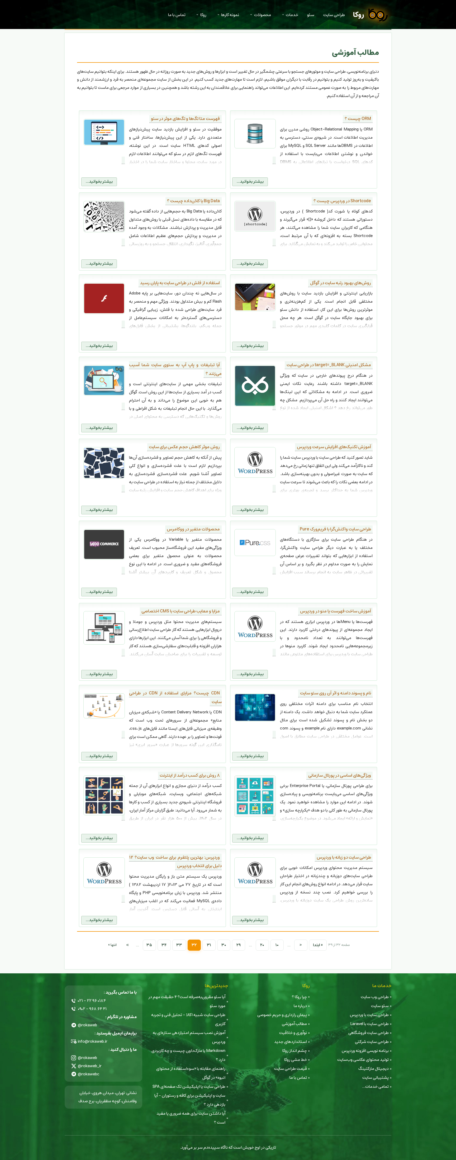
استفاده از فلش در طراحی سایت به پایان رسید (180, 283)
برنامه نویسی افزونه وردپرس (365, 1050)
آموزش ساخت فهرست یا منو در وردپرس (335, 611)
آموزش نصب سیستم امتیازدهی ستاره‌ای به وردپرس (189, 1037)
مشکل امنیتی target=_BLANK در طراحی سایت (329, 365)
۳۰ (223, 945)
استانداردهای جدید (290, 1041)
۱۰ (277, 945)
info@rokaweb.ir (92, 1041)
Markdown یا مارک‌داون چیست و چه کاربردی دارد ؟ (188, 1055)
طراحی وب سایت (375, 996)
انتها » (112, 945)
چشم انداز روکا (294, 1050)
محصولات (262, 14)
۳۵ (149, 945)
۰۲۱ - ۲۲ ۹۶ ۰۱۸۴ (92, 1000)
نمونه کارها (230, 14)
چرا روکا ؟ (299, 996)
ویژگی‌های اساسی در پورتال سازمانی (339, 775)
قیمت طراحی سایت (290, 1068)
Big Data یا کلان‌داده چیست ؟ (193, 201)
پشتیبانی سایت (375, 1077)
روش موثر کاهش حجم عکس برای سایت (184, 447)
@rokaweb (87, 1025)
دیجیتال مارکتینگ (373, 1068)
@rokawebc (88, 1074)
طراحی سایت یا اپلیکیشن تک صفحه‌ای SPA (189, 1086)
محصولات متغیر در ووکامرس (193, 529)
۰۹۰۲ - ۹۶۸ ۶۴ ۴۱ (92, 1008)
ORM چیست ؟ (358, 119)
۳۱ (209, 945)
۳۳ (179, 945)
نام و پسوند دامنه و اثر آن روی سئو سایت (335, 693)
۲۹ (238, 945)
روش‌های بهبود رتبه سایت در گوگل (340, 283)
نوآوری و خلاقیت (293, 1032)
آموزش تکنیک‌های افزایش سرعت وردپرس (334, 447)
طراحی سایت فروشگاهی (368, 1032)
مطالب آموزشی (294, 1023)
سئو (310, 14)
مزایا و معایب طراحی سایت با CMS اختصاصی (180, 611)
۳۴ (164, 945)
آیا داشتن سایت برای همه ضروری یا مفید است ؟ (190, 1118)
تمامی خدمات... (375, 1086)
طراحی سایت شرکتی (372, 1041)
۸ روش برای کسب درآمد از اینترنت (190, 775)
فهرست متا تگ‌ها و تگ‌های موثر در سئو (185, 119)
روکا (358, 15)
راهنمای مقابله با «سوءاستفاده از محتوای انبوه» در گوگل (190, 1073)
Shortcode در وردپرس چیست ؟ (342, 201)
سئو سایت (380, 1005)
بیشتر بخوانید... (250, 181)
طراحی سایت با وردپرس (369, 1014)
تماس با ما (177, 14)
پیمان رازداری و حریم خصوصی (282, 1014)
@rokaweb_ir (90, 1066)
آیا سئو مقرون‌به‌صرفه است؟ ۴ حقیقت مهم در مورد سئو (186, 1001)
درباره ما (300, 1005)
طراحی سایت (334, 14)
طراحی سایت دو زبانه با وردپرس (344, 857)
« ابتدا (318, 945)
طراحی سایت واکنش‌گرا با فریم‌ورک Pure (335, 529)
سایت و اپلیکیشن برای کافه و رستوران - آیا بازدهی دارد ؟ (189, 1100)
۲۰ (262, 945)
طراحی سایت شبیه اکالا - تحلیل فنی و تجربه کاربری (188, 1019)
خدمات (292, 14)
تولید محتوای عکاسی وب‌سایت (363, 1059)
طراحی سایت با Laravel (369, 1023)
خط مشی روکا (295, 1059)
